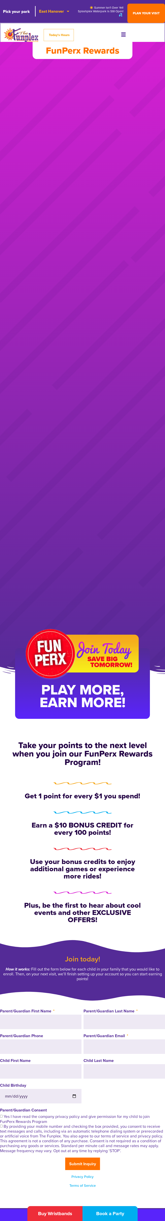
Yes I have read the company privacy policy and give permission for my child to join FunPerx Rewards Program (75, 1119)
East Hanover (51, 11)
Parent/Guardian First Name (26, 1011)
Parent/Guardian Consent (23, 1110)
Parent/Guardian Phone (21, 1036)
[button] (123, 35)
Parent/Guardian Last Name (109, 1011)
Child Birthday (13, 1085)
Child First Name (15, 1061)
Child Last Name (99, 1061)
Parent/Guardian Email (105, 1036)
